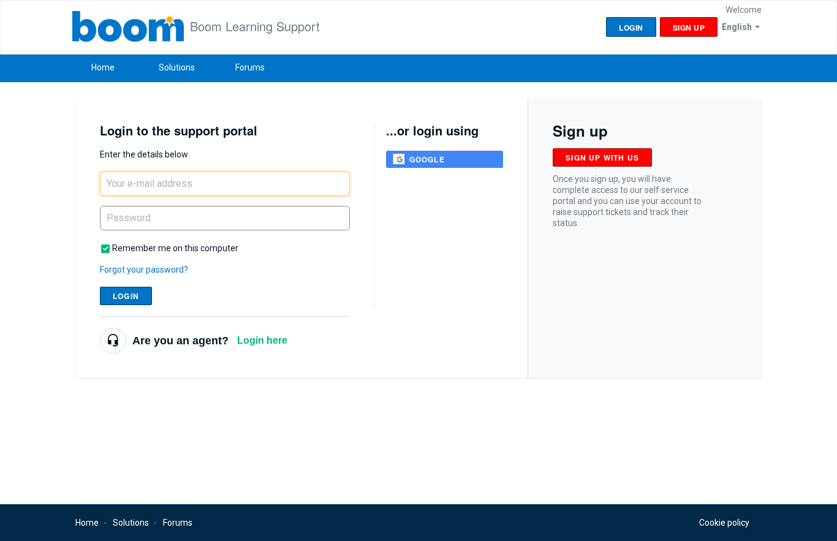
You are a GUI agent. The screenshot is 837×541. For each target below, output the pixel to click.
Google (427, 159)
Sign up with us (602, 157)
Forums (250, 67)
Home (103, 67)
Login (126, 295)
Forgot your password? (144, 269)
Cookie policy (724, 523)
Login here (262, 340)
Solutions (177, 67)
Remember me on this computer (175, 248)
